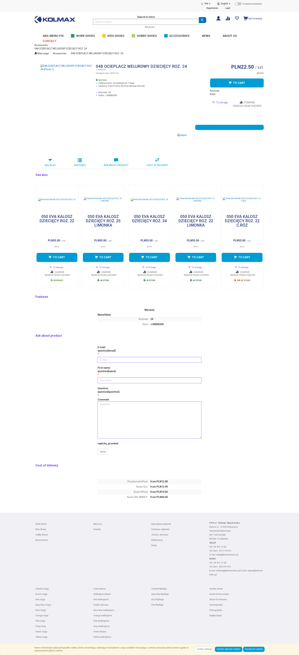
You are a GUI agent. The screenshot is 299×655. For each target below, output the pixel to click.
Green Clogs (41, 631)
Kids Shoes (40, 529)
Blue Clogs (40, 610)
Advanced (149, 27)
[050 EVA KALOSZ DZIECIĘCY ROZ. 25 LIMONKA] (103, 200)
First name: (107, 369)
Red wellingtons (101, 599)
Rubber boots (215, 615)
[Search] (202, 20)
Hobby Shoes (41, 535)
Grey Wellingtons (101, 626)
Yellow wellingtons (102, 637)
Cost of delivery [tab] (157, 165)
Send (103, 451)
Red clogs (40, 599)
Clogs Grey (40, 626)
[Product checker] (227, 18)
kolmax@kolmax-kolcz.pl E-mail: (231, 570)
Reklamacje (157, 540)
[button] (225, 3)
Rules (154, 545)
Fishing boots (215, 610)
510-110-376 (225, 551)
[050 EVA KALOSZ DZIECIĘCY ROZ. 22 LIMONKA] (195, 200)
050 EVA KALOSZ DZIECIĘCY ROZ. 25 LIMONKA (103, 221)
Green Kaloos (99, 631)
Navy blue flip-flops (160, 594)
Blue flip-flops (157, 599)
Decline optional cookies (228, 649)
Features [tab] (80, 165)
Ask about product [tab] (116, 165)
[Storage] (236, 18)
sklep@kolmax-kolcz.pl (227, 555)
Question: (108, 390)
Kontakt (97, 529)
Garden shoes (216, 589)
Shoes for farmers (218, 599)
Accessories (59, 53)
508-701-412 (225, 566)
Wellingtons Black (102, 594)
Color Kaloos (99, 589)
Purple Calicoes (100, 605)
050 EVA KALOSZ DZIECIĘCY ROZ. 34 (149, 218)
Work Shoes (41, 524)
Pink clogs (40, 621)
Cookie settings (204, 649)
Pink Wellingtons (101, 621)
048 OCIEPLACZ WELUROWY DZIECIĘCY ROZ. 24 (97, 53)
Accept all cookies (254, 649)
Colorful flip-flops (159, 589)
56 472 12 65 (220, 547)
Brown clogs (41, 594)
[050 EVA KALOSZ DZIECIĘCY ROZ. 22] (57, 200)
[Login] (218, 18)
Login (227, 8)
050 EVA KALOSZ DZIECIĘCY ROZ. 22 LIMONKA (195, 221)
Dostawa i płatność (160, 529)
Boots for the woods (219, 594)
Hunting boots (216, 605)
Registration (212, 8)
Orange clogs (41, 615)
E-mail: (107, 349)
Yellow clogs (41, 637)
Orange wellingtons (102, 615)
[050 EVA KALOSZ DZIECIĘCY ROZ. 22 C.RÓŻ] (242, 200)
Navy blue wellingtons (103, 610)
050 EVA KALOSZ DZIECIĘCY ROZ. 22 (56, 218)
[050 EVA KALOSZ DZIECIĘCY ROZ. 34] (149, 200)
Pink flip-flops (157, 605)
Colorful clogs (42, 589)
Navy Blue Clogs (43, 605)
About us (97, 524)
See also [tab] (50, 165)
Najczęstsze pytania (161, 524)
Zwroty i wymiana (159, 535)
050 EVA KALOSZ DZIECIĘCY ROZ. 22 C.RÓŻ (242, 221)
